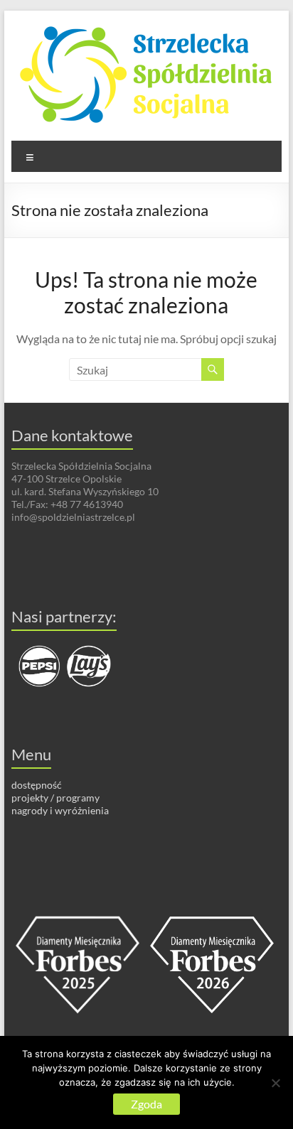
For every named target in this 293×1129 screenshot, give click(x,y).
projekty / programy (55, 798)
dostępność (36, 785)
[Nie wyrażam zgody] (275, 1083)
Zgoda (146, 1104)
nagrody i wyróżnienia (60, 810)
